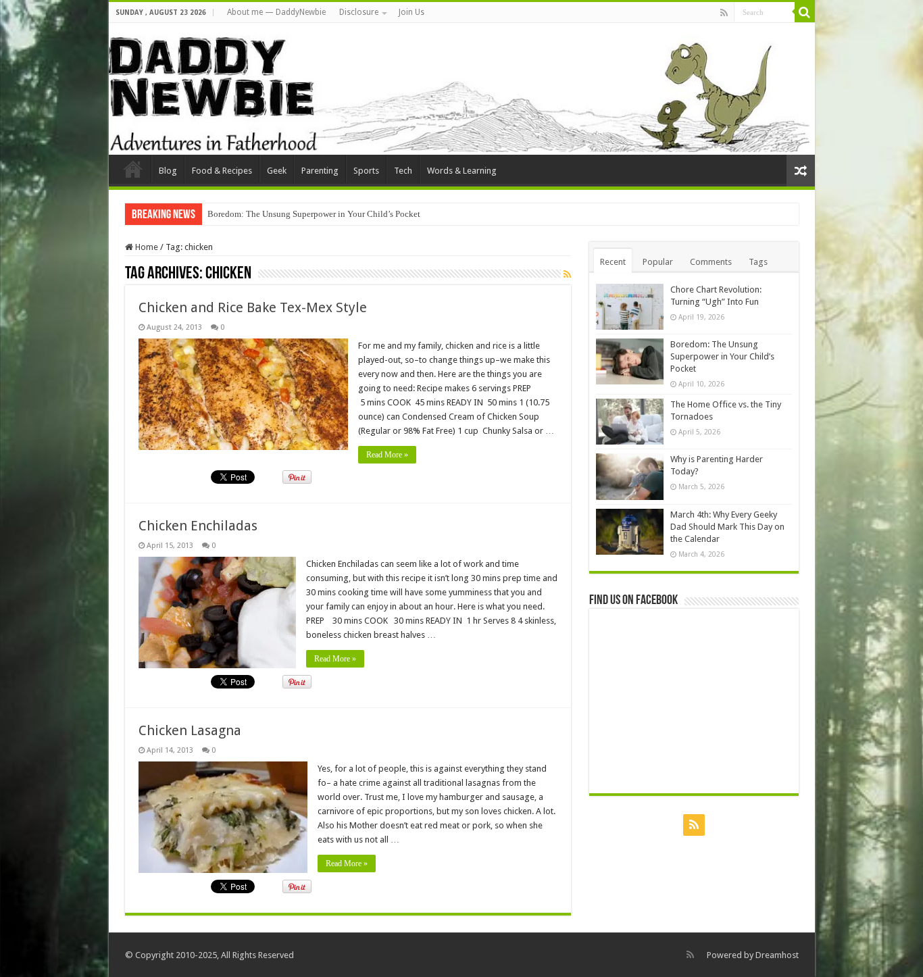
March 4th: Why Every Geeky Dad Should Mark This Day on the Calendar (727, 526)
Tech (403, 171)
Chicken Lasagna (190, 730)
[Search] (805, 12)
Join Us (411, 12)
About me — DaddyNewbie (276, 12)
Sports (366, 171)
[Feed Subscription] (567, 274)
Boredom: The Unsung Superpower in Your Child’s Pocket (313, 214)
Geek (276, 171)
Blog (168, 171)
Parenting (320, 171)
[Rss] (724, 13)
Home (145, 247)
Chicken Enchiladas (198, 526)
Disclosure (358, 12)
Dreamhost (777, 955)
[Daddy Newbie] (462, 89)
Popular (658, 262)
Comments (711, 262)
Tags (758, 262)
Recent (613, 262)
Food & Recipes (222, 171)
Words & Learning (462, 171)
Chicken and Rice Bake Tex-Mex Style (253, 307)
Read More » (387, 454)
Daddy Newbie (133, 169)
